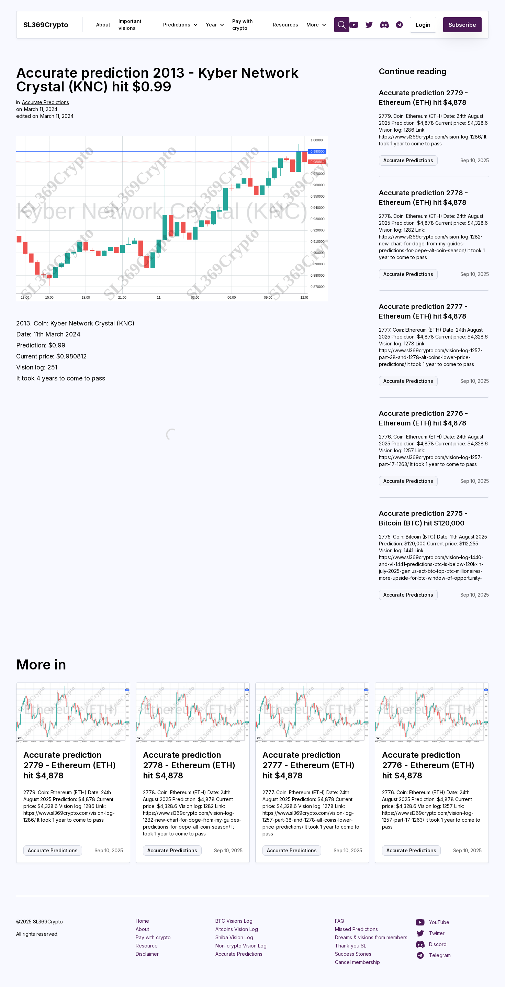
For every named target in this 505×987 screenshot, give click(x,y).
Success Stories (353, 954)
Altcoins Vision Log (236, 929)
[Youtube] (353, 25)
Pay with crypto (242, 24)
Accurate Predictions (45, 102)
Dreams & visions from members (371, 937)
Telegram (440, 955)
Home (142, 921)
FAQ (339, 921)
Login (423, 24)
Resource (147, 946)
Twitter (437, 933)
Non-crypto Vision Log (241, 946)
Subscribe (462, 24)
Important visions (130, 24)
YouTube (439, 922)
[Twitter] (369, 25)
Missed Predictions (356, 929)
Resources (285, 24)
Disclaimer (147, 954)
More (312, 24)
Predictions (176, 24)
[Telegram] (399, 24)
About (103, 24)
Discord (438, 944)
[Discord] (384, 24)
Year (211, 24)
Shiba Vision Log (234, 937)
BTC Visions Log (233, 921)
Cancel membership (357, 962)
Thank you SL (350, 946)
